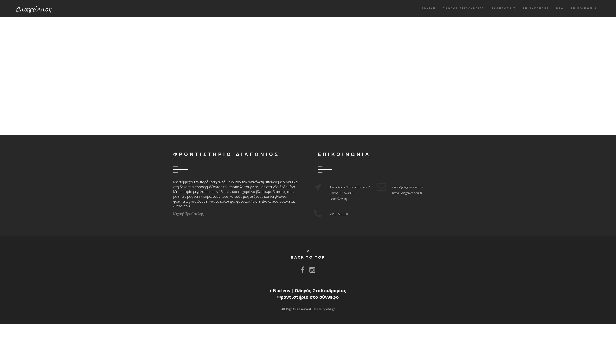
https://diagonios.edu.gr (407, 193)
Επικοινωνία (584, 8)
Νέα (560, 8)
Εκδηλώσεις (504, 8)
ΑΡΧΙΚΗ (429, 8)
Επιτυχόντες (536, 8)
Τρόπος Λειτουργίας (463, 8)
